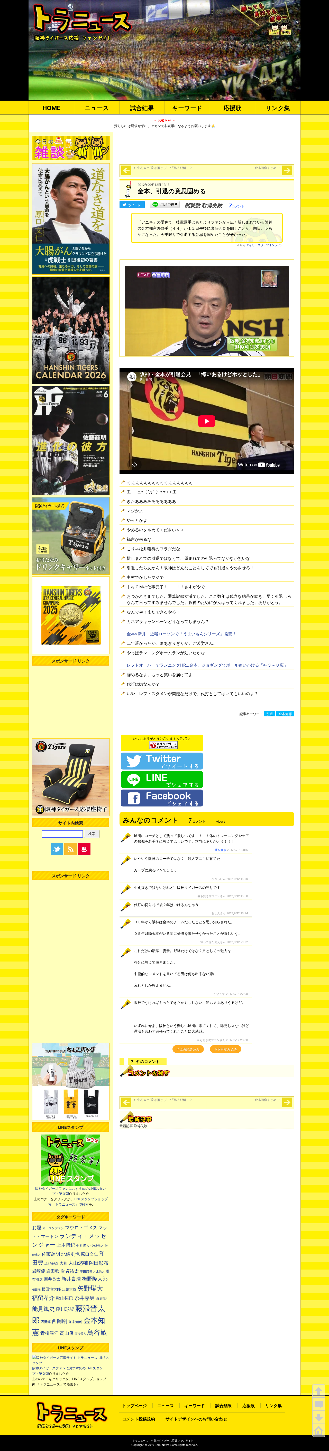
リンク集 (278, 108)
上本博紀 (66, 1245)
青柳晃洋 (49, 1333)
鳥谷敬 (97, 1332)
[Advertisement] (206, 147)
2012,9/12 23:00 (237, 1040)
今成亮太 (97, 1245)
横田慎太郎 (51, 1289)
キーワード (187, 108)
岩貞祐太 (69, 1271)
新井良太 (52, 1279)
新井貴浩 (71, 1279)
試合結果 (142, 108)
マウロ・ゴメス (81, 1227)
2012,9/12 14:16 (237, 850)
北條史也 (70, 1254)
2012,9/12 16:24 (237, 913)
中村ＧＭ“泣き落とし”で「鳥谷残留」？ (163, 168)
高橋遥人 (80, 1333)
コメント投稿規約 (138, 1418)
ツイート (134, 205)
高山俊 (67, 1333)
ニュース (97, 108)
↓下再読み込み (225, 1049)
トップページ (134, 1405)
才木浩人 (99, 1271)
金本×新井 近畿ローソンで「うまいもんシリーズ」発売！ (181, 633)
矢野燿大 (90, 1288)
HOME (51, 108)
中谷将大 (82, 1245)
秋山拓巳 (64, 1298)
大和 (63, 1263)
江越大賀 (69, 1289)
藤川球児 (65, 1309)
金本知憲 (285, 714)
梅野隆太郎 (95, 1278)
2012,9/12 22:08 (237, 994)
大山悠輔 (78, 1263)
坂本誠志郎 (51, 1263)
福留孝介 (43, 1297)
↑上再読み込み (188, 1049)
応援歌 (232, 108)
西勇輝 (46, 1322)
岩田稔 (52, 1271)
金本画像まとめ (267, 168)
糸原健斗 (102, 1299)
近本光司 (75, 1322)
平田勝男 (86, 1271)
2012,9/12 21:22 (237, 942)
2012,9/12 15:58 (237, 896)
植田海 (36, 1289)
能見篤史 (43, 1308)
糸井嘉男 (84, 1298)
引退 (269, 714)
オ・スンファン (53, 1228)
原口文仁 (89, 1254)
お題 (36, 1227)
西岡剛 (59, 1321)
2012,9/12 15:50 (237, 879)
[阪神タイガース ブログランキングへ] (163, 744)
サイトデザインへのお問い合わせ (196, 1418)
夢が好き (220, 850)
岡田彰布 (98, 1263)
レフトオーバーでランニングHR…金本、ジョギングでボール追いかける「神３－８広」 (207, 665)
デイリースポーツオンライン (264, 245)
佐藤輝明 (51, 1254)
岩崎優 (38, 1271)
